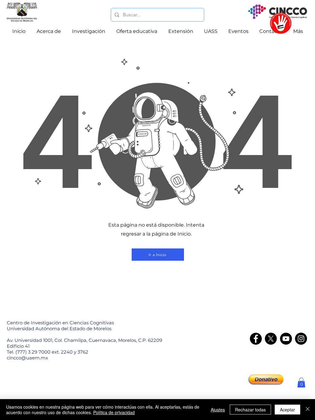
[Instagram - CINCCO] (301, 339)
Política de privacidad (114, 412)
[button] (301, 382)
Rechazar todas (250, 409)
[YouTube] (286, 339)
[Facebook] (256, 339)
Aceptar (287, 409)
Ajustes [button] (218, 409)
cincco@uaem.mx (27, 358)
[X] (271, 339)
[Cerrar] (307, 409)
